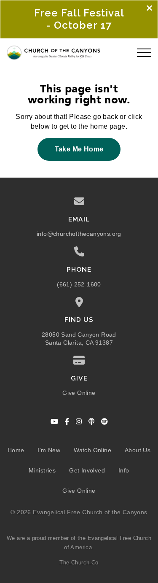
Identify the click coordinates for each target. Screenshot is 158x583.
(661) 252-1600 (79, 284)
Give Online (78, 393)
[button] (144, 53)
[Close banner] (149, 9)
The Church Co (78, 562)
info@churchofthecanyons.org (79, 234)
